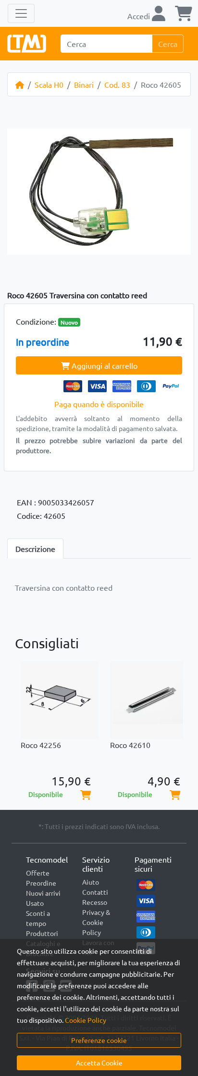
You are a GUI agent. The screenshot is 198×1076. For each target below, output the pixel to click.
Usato (35, 903)
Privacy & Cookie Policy (96, 922)
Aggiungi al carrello (103, 365)
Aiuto (90, 881)
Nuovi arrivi (43, 893)
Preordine (41, 882)
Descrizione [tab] (35, 548)
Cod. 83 (117, 84)
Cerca (167, 43)
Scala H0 (49, 84)
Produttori (42, 933)
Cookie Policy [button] (85, 1020)
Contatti (95, 892)
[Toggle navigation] (21, 13)
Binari (84, 84)
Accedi (139, 16)
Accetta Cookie (99, 1062)
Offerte (38, 872)
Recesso (94, 902)
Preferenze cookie (99, 1040)
